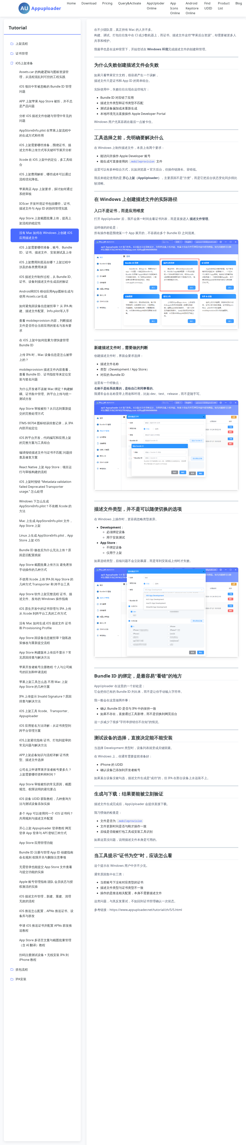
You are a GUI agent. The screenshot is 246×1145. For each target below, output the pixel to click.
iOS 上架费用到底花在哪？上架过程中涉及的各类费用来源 (45, 264)
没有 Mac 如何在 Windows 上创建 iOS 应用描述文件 (45, 235)
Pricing (107, 3)
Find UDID (208, 5)
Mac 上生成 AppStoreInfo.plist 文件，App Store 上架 (46, 523)
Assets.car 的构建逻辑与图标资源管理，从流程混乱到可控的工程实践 (44, 74)
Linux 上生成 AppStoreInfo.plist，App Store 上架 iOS (46, 538)
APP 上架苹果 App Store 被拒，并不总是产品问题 (45, 103)
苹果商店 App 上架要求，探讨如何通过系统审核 (46, 191)
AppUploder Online (156, 5)
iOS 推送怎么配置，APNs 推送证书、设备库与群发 (46, 913)
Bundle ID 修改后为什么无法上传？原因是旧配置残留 (45, 552)
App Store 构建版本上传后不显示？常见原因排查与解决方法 (45, 654)
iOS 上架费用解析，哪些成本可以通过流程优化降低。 (45, 176)
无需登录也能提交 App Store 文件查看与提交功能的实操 (45, 869)
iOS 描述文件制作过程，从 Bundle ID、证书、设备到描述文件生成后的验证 (46, 279)
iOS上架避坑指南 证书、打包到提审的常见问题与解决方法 (45, 742)
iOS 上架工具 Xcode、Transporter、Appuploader (45, 713)
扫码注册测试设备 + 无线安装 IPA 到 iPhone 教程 (44, 957)
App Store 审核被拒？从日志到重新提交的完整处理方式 (45, 411)
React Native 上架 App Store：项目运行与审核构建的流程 (45, 469)
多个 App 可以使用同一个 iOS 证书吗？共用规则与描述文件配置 (46, 815)
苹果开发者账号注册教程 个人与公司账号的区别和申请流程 (45, 669)
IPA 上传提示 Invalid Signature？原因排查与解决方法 (45, 698)
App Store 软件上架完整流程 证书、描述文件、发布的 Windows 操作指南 (45, 596)
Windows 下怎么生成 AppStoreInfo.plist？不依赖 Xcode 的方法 (45, 506)
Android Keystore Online (192, 8)
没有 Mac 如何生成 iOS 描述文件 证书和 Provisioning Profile (45, 625)
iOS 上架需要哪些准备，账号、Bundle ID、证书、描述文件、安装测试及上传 (45, 249)
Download (88, 3)
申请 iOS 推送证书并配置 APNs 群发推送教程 (45, 928)
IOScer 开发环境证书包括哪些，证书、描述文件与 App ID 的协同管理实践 (46, 206)
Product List (224, 5)
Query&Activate (129, 3)
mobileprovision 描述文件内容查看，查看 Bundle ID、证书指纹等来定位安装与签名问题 (45, 374)
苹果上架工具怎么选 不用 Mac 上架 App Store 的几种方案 (43, 684)
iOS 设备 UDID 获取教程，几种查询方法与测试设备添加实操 (45, 801)
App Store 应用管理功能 (36, 843)
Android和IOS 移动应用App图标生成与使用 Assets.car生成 (46, 293)
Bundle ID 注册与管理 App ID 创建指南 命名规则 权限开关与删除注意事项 (46, 854)
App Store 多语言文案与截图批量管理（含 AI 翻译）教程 (45, 942)
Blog (238, 3)
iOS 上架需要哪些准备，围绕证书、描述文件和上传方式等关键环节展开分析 (45, 147)
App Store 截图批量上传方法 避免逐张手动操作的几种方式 (45, 567)
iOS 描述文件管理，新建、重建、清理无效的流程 (45, 898)
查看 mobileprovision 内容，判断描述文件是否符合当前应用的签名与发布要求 (45, 325)
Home (71, 3)
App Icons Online (175, 8)
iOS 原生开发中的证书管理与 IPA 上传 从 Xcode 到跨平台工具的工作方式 (45, 611)
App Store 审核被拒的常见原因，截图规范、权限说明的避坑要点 (45, 786)
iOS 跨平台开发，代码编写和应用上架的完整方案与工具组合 (45, 440)
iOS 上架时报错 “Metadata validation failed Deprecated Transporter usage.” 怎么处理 (45, 487)
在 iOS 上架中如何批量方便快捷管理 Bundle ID (44, 342)
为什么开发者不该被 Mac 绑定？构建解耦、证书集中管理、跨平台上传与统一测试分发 (46, 394)
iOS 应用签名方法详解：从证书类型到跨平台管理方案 (45, 728)
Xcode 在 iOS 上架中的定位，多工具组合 (45, 162)
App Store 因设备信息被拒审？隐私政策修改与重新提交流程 (45, 640)
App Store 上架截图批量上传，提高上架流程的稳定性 (45, 220)
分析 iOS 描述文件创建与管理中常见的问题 (45, 118)
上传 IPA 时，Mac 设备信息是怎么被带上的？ (45, 357)
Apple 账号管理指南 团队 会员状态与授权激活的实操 (46, 884)
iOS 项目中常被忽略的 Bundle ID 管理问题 (45, 89)
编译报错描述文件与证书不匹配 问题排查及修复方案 (45, 455)
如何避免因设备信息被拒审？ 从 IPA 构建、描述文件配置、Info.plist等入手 (45, 308)
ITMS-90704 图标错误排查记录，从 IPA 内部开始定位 (46, 425)
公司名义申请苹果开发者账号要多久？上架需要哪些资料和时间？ (45, 772)
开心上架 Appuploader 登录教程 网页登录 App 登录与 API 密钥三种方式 (45, 830)
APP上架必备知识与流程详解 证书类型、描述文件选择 (44, 757)
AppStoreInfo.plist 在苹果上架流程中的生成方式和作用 (45, 133)
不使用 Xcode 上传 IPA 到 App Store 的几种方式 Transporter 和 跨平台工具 (46, 581)
